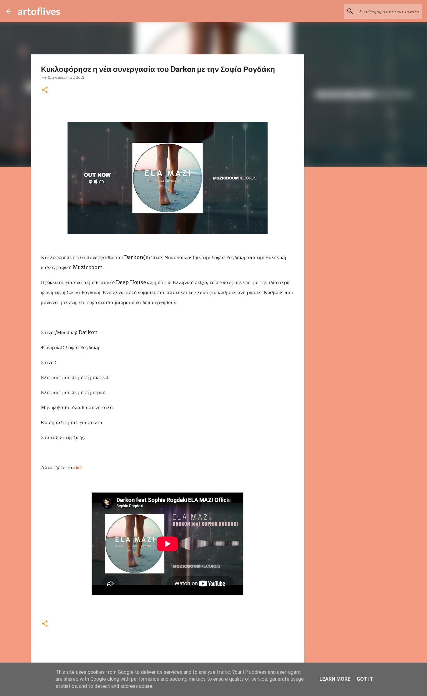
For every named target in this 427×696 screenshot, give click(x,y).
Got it (365, 679)
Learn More (334, 679)
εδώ (78, 467)
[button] (44, 90)
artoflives (39, 11)
